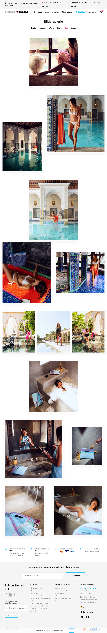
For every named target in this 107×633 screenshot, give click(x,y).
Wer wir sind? (60, 588)
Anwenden (11, 615)
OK (72, 630)
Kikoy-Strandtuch (36, 588)
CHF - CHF (45, 6)
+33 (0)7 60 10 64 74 (88, 588)
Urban (73, 28)
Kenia (33, 28)
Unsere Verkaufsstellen (79, 2)
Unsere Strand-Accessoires (65, 591)
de (44, 2)
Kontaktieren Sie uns (87, 597)
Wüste (51, 28)
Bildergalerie (67, 12)
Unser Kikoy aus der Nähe (39, 606)
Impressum (59, 601)
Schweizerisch (56, 2)
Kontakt (73, 6)
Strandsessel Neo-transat (39, 603)
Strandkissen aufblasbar (38, 596)
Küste (59, 28)
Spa (66, 28)
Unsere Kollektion (52, 12)
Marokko (42, 28)
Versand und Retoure (88, 602)
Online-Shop (80, 12)
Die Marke (38, 12)
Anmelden (92, 12)
